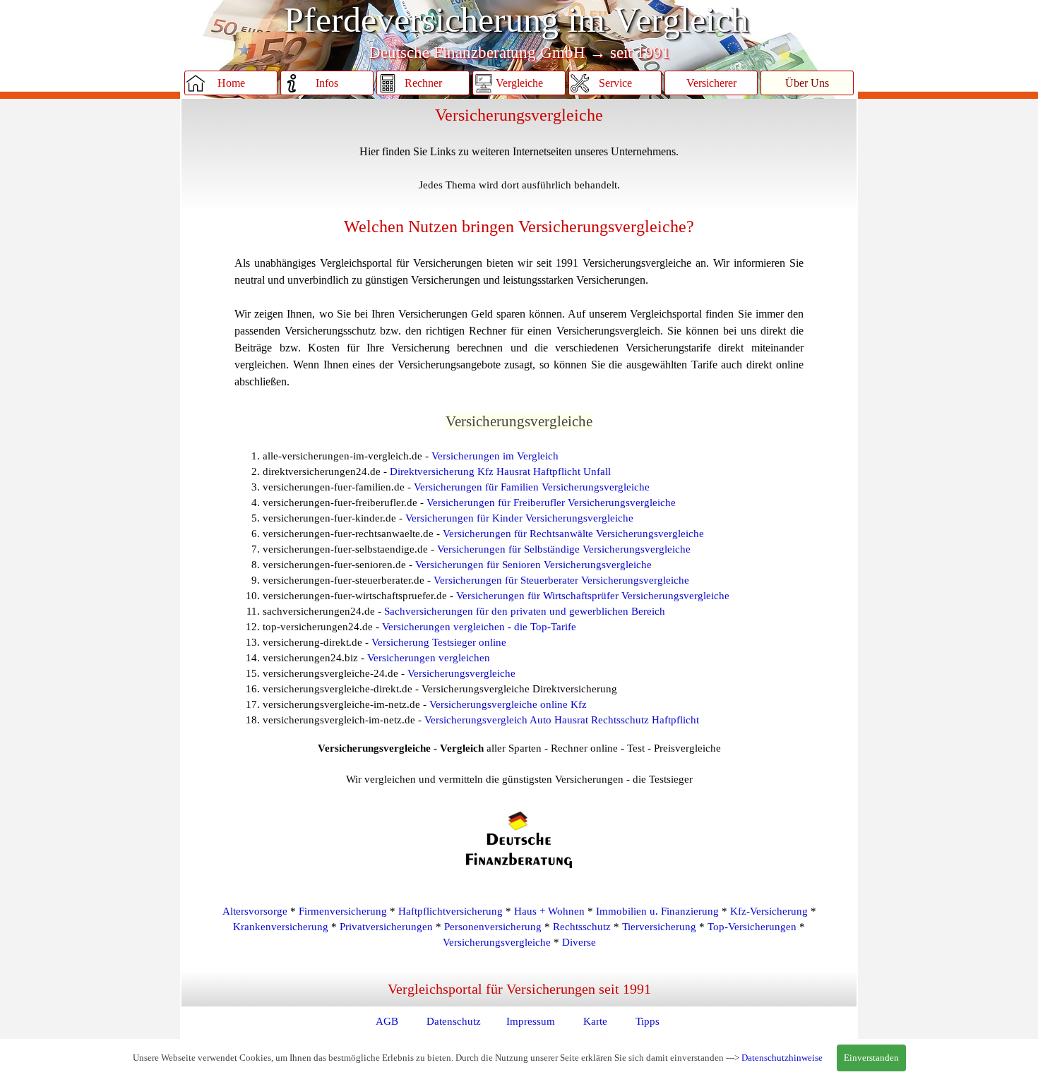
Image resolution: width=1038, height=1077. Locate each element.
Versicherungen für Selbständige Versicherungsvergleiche (564, 549)
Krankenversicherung (280, 926)
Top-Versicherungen (752, 926)
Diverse (579, 942)
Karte (595, 1021)
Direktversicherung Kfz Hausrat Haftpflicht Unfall (500, 471)
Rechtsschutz (582, 926)
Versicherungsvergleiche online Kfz (508, 704)
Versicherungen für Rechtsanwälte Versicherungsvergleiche (573, 533)
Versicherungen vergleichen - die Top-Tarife (479, 626)
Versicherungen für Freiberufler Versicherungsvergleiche (551, 502)
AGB (387, 1021)
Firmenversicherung (343, 911)
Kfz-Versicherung (769, 911)
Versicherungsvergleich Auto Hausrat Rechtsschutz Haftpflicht (561, 720)
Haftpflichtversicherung (450, 911)
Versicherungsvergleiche (461, 673)
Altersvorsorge (254, 911)
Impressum (530, 1021)
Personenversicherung (493, 926)
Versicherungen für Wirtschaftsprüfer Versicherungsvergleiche (592, 595)
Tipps (648, 1021)
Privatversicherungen (386, 926)
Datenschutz (453, 1021)
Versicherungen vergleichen (428, 657)
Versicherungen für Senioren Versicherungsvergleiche (533, 564)
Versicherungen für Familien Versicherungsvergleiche (532, 487)
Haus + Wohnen (549, 911)
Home (231, 83)
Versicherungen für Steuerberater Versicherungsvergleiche (561, 580)
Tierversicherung (659, 926)
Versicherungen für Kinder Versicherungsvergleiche (519, 518)
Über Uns (807, 83)
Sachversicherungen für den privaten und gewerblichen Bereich (524, 611)
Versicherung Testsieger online (438, 642)
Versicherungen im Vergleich (495, 456)
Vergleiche (519, 83)
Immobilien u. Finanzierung (657, 911)
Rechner (423, 83)
